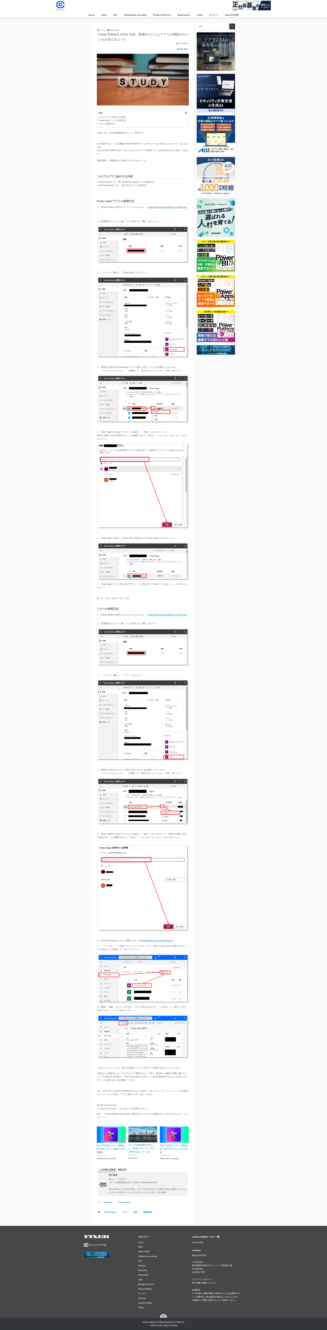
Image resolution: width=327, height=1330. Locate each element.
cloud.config (197, 1242)
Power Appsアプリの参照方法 (112, 120)
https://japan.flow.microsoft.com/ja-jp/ (156, 940)
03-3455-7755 (198, 1272)
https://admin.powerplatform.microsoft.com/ (168, 207)
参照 (135, 1212)
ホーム (102, 30)
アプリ (125, 1212)
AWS (103, 14)
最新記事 (122, 1170)
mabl (199, 14)
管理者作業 (147, 1212)
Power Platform (162, 14)
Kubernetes (183, 14)
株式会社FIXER (199, 1255)
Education (114, 30)
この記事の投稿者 (107, 1170)
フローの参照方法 (107, 124)
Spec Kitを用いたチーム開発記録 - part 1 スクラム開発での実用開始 (111, 1148)
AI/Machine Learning (135, 14)
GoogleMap (197, 1269)
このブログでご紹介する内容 (112, 117)
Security (141, 1298)
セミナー (213, 14)
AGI (115, 14)
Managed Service (146, 1284)
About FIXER (232, 14)
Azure (91, 14)
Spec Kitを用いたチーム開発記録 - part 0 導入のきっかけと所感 (174, 1148)
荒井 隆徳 (183, 49)
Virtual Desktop (145, 1303)
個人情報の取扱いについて (204, 1283)
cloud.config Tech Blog (167, 1325)
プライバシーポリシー (202, 1279)
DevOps (141, 1266)
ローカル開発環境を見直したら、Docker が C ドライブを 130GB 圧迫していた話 (141, 1148)
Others (141, 1307)
